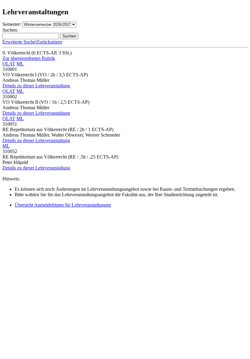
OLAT (8, 63)
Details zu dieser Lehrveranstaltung (36, 85)
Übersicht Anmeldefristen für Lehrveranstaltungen (63, 204)
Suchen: (10, 30)
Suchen (69, 36)
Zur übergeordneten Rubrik (28, 58)
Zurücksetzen (49, 41)
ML (20, 63)
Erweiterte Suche (18, 41)
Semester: (11, 24)
